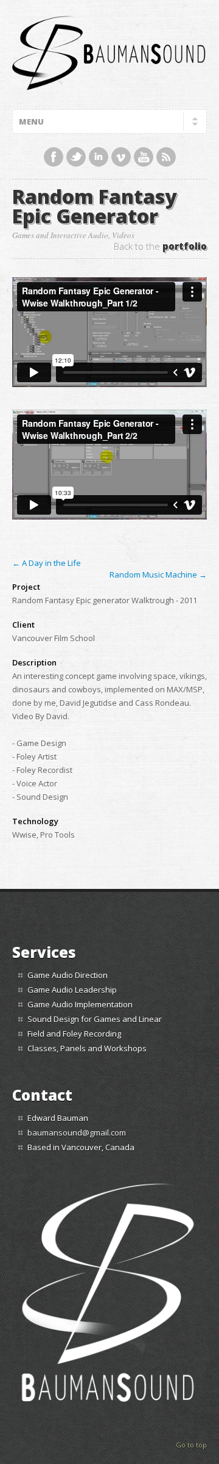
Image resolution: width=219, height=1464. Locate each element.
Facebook (53, 157)
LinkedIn (98, 157)
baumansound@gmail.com (76, 1132)
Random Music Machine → (158, 574)
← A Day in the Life (46, 562)
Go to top (191, 1444)
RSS (166, 157)
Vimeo (121, 157)
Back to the (160, 246)
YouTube (143, 157)
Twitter (76, 157)
